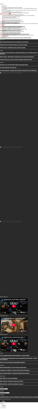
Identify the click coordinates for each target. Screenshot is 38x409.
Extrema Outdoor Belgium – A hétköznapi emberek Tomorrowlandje (14, 373)
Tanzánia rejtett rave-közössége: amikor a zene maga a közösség (13, 44)
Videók (3, 8)
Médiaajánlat (4, 405)
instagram (3, 39)
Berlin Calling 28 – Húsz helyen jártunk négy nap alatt (11, 383)
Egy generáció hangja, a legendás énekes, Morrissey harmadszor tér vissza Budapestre (18, 70)
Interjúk (3, 6)
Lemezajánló (6, 35)
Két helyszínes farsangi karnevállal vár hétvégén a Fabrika (12, 26)
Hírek (3, 7)
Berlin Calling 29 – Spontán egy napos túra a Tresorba (11, 381)
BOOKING (4, 36)
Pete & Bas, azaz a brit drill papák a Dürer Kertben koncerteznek (14, 64)
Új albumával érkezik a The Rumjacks (8, 67)
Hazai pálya (4, 5)
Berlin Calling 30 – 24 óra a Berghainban (8, 378)
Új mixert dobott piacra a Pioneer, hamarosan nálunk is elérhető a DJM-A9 (16, 59)
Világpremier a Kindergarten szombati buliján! (10, 22)
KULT (3, 9)
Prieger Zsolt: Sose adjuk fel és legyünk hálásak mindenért (12, 362)
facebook (3, 38)
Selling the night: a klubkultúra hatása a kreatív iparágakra (13, 47)
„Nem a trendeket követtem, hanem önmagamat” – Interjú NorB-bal (14, 355)
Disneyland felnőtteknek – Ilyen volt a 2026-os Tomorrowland (13, 367)
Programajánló (2, 21)
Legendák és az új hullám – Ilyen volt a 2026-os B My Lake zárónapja (15, 370)
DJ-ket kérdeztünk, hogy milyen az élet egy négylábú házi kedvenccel (14, 34)
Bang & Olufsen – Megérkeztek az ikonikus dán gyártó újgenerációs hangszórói (17, 56)
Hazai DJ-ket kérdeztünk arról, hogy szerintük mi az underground (14, 41)
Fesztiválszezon (4, 4)
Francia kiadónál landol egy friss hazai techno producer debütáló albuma (15, 37)
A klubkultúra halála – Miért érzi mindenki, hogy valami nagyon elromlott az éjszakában (19, 396)
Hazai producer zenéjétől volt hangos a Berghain (10, 30)
